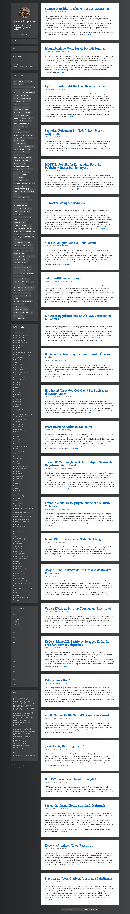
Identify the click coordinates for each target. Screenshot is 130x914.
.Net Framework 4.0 (22, 335)
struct (28, 256)
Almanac (15, 62)
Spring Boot (19, 503)
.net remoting (31, 87)
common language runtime (22, 132)
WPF (17, 592)
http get (16, 174)
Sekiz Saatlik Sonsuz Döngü (63, 278)
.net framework (18, 84)
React (17, 483)
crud (22, 135)
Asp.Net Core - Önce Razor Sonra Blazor (23, 751)
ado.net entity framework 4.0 (22, 98)
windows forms (18, 304)
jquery (23, 186)
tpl (20, 270)
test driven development (21, 267)
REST (17, 486)
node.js (30, 208)
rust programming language (22, 242)
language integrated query (21, 189)
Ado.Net (18, 347)
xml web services (19, 318)
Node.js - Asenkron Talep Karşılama (69, 845)
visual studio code (19, 281)
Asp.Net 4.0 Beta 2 (21, 372)
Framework (17, 160)
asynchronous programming (22, 112)
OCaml (18, 464)
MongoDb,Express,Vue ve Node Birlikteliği (73, 539)
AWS (17, 382)
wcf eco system (18, 287)
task (33, 256)
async (26, 109)
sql (31, 251)
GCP (17, 436)
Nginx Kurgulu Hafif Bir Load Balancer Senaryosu (78, 86)
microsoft (17, 194)
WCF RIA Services (21, 556)
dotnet (22, 149)
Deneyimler (19, 417)
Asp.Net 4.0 (19, 370)
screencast (17, 245)
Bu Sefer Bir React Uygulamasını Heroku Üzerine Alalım (77, 355)
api (23, 101)
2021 (14, 634)
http (28, 172)
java (33, 183)
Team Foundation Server (23, 516)
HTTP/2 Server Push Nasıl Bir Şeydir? (70, 779)
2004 (14, 677)
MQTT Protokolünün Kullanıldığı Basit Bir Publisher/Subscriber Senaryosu (73, 166)
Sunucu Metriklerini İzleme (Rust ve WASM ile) (77, 9)
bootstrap (23, 118)
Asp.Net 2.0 (19, 367)
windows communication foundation (23, 301)
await (22, 115)
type (28, 270)
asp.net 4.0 (25, 104)
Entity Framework (21, 434)
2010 (14, 662)
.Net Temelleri (20, 345)
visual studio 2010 (19, 276)
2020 (14, 637)
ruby (15, 236)
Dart (17, 412)
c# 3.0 (16, 121)
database (22, 138)
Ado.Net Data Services (23, 352)
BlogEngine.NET (21, 765)
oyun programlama (19, 222)
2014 (14, 652)
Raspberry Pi (19, 481)
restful (31, 234)
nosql (28, 211)
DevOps (18, 421)
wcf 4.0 (32, 281)
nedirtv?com (23, 203)
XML (17, 595)
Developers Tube (21, 419)
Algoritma (19, 357)
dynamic (28, 149)
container (17, 135)
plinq (29, 225)
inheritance (17, 183)
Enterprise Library (21, 431)
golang (16, 169)
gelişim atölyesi (27, 160)
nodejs (16, 211)
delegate (16, 141)
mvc (24, 200)
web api (30, 290)
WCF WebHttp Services (23, 558)
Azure (17, 384)
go (25, 163)
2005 (14, 674)
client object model (24, 124)
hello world (17, 172)
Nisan (16, 619)
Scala (17, 493)
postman (29, 228)
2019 (14, 639)
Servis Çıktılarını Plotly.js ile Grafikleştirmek (75, 806)
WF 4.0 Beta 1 (20, 566)
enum (27, 152)
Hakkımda (16, 64)
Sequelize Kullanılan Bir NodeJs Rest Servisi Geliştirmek (74, 132)
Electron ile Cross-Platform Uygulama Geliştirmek (78, 878)
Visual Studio (19, 529)
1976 (14, 681)
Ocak (16, 625)
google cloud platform (26, 169)
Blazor (18, 394)
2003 (14, 679)
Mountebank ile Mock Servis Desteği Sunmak (75, 48)
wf (30, 296)
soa (22, 251)
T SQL (18, 506)
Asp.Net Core (20, 377)
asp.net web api (18, 109)
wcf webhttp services (20, 290)
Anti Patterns (19, 362)
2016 (14, 647)
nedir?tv (29, 200)
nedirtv (16, 203)
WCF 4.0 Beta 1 (21, 539)
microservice (30, 191)
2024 (14, 630)
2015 (14, 649)
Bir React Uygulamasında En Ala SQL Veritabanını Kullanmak (78, 317)
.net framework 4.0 (19, 87)
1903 (14, 684)
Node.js (18, 459)
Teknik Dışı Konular (22, 521)
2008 (14, 667)
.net (15, 81)
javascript (17, 186)
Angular (18, 360)
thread (16, 270)
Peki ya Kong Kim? (57, 680)
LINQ (17, 449)
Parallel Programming (22, 468)
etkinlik (16, 155)
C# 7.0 (18, 407)
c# (29, 118)
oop (26, 220)
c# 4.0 (21, 121)
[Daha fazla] (88, 34)
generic (16, 163)
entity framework (19, 152)
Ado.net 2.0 (19, 350)
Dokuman (19, 424)
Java (17, 441)
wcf (27, 281)
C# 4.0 (18, 402)
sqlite (23, 253)
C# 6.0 (18, 404)
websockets (24, 296)
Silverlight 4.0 (19, 498)
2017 (14, 644)
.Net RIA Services (21, 342)
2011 (14, 659)
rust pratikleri (18, 239)
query (21, 231)
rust (33, 237)
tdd (28, 259)
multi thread (17, 200)
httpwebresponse (19, 180)
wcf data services (19, 284)
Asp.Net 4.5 (19, 375)
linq (32, 188)
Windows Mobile (20, 578)
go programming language (21, 166)
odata (16, 220)
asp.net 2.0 (17, 104)
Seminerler (19, 496)
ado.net (27, 90)
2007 (14, 669)
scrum (24, 245)
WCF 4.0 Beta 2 (20, 541)
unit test (22, 273)
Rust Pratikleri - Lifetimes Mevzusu (22, 712)
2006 (14, 672)
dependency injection (20, 143)
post (15, 228)
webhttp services (26, 293)
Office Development (22, 466)
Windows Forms (20, 576)
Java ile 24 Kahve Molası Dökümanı (23, 67)
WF (17, 561)
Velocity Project (20, 526)
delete (23, 141)
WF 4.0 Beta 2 (20, 568)
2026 (17, 619)
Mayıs (16, 618)
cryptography (29, 135)
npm (15, 214)
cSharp (16, 138)
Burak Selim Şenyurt (24, 21)
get (21, 163)
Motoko (18, 454)
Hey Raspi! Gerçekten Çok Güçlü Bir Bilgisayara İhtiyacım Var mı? (77, 392)
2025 (14, 627)
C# (32, 118)
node (24, 208)
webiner (16, 296)
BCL (17, 387)
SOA (17, 501)
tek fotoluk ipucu (18, 265)
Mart (16, 621)
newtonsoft (17, 208)
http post (23, 174)
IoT (27, 180)
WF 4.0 (18, 563)
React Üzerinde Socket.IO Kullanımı (68, 427)
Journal (18, 444)
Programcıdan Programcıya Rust (21, 728)
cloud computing (19, 126)
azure (27, 115)
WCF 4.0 (18, 536)
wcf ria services (29, 287)
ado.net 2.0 (17, 92)
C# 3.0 (18, 399)
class (15, 124)
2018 (14, 642)
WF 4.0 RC (19, 571)
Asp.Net (18, 365)
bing (17, 389)
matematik (22, 191)
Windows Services (21, 586)
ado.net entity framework (21, 95)
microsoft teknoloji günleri (21, 197)
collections (17, 129)
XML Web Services (21, 597)
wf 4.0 (16, 298)
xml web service (18, 315)
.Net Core (19, 333)
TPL (17, 524)
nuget (20, 214)
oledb (21, 220)
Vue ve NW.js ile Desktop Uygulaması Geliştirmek (78, 608)
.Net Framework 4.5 (21, 337)
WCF (17, 534)
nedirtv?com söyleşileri (20, 205)
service (31, 248)
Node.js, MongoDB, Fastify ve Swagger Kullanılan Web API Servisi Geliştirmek (77, 643)
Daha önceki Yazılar (91, 909)
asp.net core (25, 107)
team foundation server (21, 262)
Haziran (17, 616)
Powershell (19, 476)
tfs (30, 267)
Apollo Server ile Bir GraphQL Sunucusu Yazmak (77, 715)
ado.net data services (28, 92)
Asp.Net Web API (21, 379)
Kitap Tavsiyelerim (21, 446)
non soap (22, 211)
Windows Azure (20, 573)
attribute (16, 115)
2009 (14, 664)
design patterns (18, 146)
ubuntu (16, 273)
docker (16, 149)
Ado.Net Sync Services (22, 355)
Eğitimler (19, 426)
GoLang (18, 439)
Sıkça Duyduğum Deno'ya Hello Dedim (70, 243)
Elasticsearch (19, 429)
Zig (17, 600)
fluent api (28, 157)
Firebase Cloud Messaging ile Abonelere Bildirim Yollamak (77, 504)
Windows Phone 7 (21, 581)
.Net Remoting (20, 340)
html (23, 172)
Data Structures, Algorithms (24, 414)
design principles (29, 146)
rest (34, 231)
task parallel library (19, 259)
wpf (27, 312)
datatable (30, 138)
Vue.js (17, 531)
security (30, 245)
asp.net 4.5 (17, 107)
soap (26, 251)
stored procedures (19, 256)
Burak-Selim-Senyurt (58, 11)
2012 (14, 657)
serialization (24, 248)
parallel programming (20, 225)
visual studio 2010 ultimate (21, 279)
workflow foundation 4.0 (21, 309)
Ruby (18, 488)
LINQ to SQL (19, 451)
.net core (20, 81)
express (22, 155)
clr (26, 126)
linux (15, 191)
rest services (24, 234)
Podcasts (18, 473)
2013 (14, 654)
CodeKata (19, 409)
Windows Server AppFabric (23, 583)
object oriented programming (22, 217)
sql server (17, 253)
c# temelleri (28, 121)
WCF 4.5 (18, 546)
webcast (16, 293)
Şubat (16, 623)
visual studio (30, 273)
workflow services (19, 312)
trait (24, 270)
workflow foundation (20, 307)
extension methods (19, 157)
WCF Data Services (21, 549)
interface (24, 183)
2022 (14, 632)
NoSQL (18, 461)
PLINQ (18, 471)
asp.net (28, 101)
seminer (16, 248)
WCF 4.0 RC (19, 544)
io (29, 183)
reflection (28, 231)
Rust (17, 491)
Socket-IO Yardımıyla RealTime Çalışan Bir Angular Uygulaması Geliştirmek (79, 463)
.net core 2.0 (28, 81)
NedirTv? (19, 456)
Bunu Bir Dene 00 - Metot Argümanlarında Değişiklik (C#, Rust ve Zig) (24, 699)
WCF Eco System (21, 551)
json (28, 186)
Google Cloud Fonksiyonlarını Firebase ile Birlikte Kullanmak (78, 571)
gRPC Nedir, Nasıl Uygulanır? (64, 746)
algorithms (17, 101)
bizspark (16, 118)
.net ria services (18, 90)
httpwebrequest (18, 177)
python (16, 231)
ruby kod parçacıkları (24, 237)
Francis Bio (20, 767)
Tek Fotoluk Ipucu (22, 519)
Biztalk (18, 392)
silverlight (16, 251)
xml (31, 312)
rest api (16, 234)
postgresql (22, 228)
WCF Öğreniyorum (21, 554)
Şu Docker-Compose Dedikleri (65, 203)
